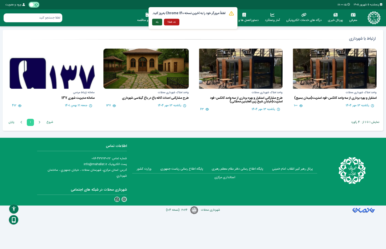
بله (157, 22)
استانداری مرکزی (224, 177)
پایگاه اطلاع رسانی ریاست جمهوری (181, 169)
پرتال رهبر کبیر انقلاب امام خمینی (292, 169)
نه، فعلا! (172, 22)
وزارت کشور (144, 169)
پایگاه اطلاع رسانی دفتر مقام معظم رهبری (237, 169)
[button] (13, 219)
